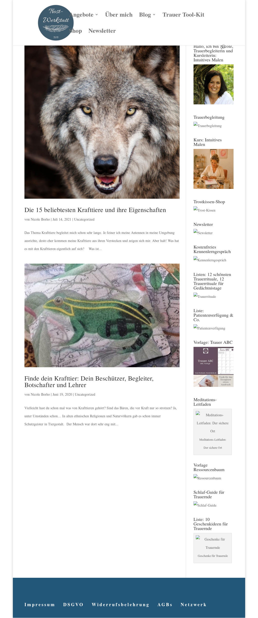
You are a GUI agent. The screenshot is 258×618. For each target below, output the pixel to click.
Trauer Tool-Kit (183, 16)
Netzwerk (194, 604)
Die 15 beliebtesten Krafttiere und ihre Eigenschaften (95, 209)
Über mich (119, 16)
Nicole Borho (40, 219)
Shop (75, 32)
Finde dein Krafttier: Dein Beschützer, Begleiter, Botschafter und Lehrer (89, 381)
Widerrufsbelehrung (121, 604)
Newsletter (102, 32)
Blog (145, 16)
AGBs (165, 604)
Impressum (39, 604)
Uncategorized (84, 219)
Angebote (81, 16)
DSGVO (73, 604)
